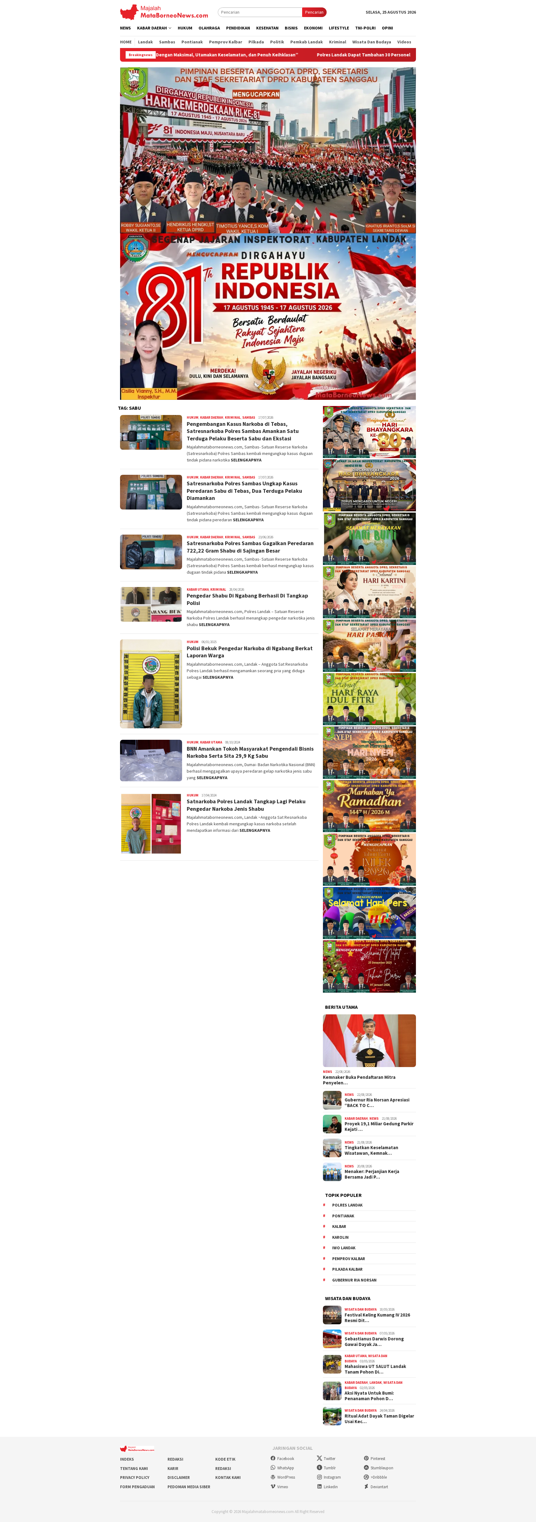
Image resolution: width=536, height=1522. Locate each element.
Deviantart (379, 1486)
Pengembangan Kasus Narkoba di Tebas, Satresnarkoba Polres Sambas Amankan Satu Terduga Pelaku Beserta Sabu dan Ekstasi (243, 431)
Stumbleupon (382, 1468)
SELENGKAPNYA (246, 460)
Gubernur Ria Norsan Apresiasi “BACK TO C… (377, 1102)
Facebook (285, 1458)
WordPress (286, 1477)
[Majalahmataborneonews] (164, 12)
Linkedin (331, 1486)
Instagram (332, 1477)
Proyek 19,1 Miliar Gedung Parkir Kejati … (379, 1126)
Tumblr (330, 1468)
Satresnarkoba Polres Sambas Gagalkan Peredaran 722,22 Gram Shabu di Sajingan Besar (250, 547)
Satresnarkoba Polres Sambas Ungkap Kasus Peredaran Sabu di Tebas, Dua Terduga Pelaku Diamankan (244, 490)
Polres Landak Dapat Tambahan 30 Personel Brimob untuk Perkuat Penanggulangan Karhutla (294, 55)
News (327, 1072)
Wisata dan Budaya (361, 1309)
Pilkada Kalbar (347, 1269)
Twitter (329, 1458)
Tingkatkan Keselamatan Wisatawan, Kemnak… (371, 1150)
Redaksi (175, 1459)
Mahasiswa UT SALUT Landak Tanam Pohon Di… (375, 1369)
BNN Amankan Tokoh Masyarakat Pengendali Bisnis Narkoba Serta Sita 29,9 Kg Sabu (250, 752)
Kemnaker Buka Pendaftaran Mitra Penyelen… (359, 1080)
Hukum (193, 417)
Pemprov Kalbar (348, 1258)
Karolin (340, 1237)
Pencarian (314, 12)
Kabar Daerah (211, 417)
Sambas (248, 417)
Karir (173, 1468)
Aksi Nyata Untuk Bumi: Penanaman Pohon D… (369, 1395)
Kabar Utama (198, 589)
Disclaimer (179, 1477)
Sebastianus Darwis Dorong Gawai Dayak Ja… (374, 1341)
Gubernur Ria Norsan (354, 1280)
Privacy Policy (134, 1477)
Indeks (127, 1459)
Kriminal (233, 417)
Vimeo (282, 1486)
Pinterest (378, 1458)
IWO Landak (343, 1248)
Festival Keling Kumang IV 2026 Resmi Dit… (377, 1317)
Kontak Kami (228, 1477)
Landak (375, 1382)
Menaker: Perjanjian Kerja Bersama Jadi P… (372, 1174)
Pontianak (343, 1216)
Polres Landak (347, 1205)
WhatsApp (285, 1468)
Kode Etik (225, 1459)
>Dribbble (379, 1477)
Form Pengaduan (137, 1486)
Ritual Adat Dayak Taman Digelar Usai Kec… (379, 1418)
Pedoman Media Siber (189, 1486)
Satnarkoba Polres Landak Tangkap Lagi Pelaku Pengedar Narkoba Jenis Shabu (246, 805)
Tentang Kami (134, 1468)
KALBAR (339, 1226)
